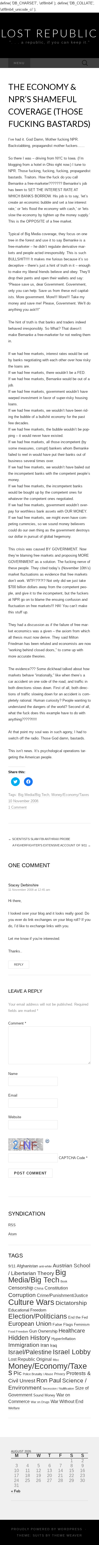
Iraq (53, 1345)
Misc (56, 1359)
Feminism (82, 1324)
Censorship (20, 1288)
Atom (12, 1234)
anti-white (45, 1266)
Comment (17, 1023)
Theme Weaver (67, 1535)
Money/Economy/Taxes (70, 795)
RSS (12, 1225)
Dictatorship (71, 1303)
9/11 (12, 1266)
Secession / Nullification (58, 1388)
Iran (44, 1345)
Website (14, 1117)
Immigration (23, 1345)
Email (12, 1095)
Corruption (22, 1295)
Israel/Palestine (30, 1352)
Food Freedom (18, 1331)
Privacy (59, 1374)
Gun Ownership (43, 1331)
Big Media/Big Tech (33, 795)
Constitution (56, 1287)
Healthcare (72, 1331)
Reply (18, 964)
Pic (17, 1373)
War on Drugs (40, 1402)
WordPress (70, 1529)
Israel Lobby (72, 1352)
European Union (29, 1323)
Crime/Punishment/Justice (62, 1295)
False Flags (63, 1324)
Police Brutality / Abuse (38, 1374)
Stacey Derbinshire (23, 885)
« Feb (15, 1491)
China (38, 1288)
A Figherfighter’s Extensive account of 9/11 (51, 845)
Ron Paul (48, 1380)
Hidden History (29, 1338)
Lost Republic (49, 33)
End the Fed (78, 1317)
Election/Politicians (37, 1316)
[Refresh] (48, 1141)
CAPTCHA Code (72, 1158)
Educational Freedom (27, 1310)
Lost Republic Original (30, 1359)
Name (13, 1074)
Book (64, 1281)
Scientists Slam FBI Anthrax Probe (39, 839)
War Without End (67, 1401)
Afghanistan (27, 1266)
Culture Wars (31, 1302)
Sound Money (44, 1395)
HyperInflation (63, 1338)
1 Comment (17, 807)
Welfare (14, 1408)
